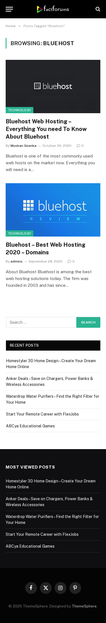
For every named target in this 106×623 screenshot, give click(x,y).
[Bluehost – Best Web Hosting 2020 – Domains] (53, 209)
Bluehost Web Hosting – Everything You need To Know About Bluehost (46, 129)
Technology (19, 110)
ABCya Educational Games (30, 426)
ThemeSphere (84, 606)
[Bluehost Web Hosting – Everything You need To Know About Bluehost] (53, 86)
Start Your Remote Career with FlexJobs (42, 414)
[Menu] (9, 9)
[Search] (97, 9)
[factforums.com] (53, 9)
